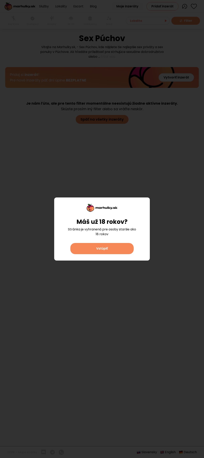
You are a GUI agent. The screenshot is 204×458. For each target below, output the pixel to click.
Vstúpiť (102, 248)
